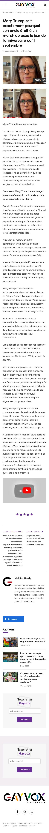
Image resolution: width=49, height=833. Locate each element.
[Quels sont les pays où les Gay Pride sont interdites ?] (10, 642)
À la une (9, 629)
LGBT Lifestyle (16, 12)
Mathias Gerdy (23, 578)
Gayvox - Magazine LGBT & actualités (26, 823)
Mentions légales (10, 826)
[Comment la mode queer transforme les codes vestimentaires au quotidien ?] (10, 677)
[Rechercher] (44, 5)
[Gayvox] (25, 5)
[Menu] (4, 5)
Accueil (6, 12)
